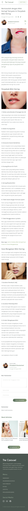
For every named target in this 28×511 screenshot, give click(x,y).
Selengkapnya (13, 447)
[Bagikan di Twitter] (20, 16)
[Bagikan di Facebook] (18, 16)
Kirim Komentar (20, 400)
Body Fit (4, 421)
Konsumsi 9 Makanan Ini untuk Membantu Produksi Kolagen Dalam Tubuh (9, 440)
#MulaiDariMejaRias (8, 492)
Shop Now (23, 2)
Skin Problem (6, 483)
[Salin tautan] (16, 16)
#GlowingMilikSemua (9, 481)
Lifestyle (5, 489)
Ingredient (6, 478)
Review (5, 486)
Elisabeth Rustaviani (13, 21)
